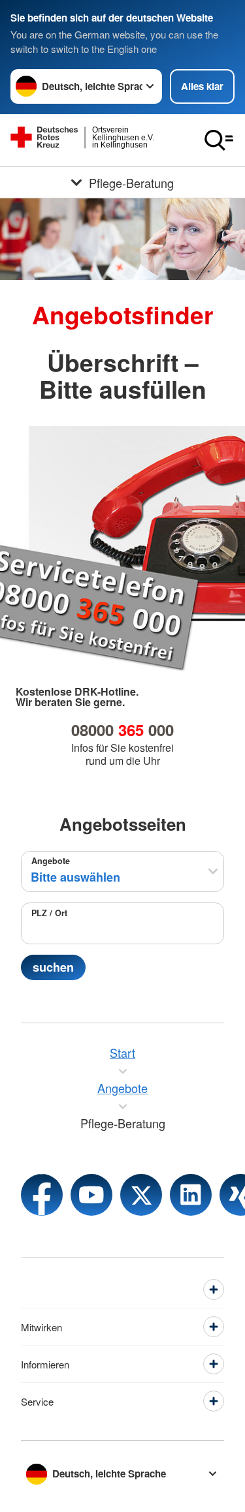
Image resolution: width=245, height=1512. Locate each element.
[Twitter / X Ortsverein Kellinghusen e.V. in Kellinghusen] (141, 1195)
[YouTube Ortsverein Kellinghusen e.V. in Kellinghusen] (91, 1195)
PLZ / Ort (49, 913)
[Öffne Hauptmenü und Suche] (219, 140)
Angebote (50, 861)
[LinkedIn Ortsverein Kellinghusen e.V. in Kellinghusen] (191, 1195)
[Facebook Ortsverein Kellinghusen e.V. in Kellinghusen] (42, 1195)
